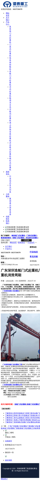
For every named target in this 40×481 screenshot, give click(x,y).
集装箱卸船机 (6, 238)
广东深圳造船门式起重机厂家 (12, 364)
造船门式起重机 (18, 238)
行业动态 (31, 242)
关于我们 (8, 246)
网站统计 (4, 479)
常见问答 (34, 256)
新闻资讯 (21, 242)
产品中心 (8, 249)
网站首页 (13, 242)
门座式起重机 (32, 235)
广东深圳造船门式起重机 (11, 291)
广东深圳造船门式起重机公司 (12, 384)
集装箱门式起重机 (18, 235)
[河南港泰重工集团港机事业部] (15, 7)
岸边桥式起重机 (32, 238)
